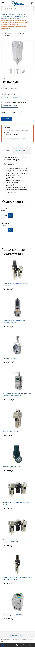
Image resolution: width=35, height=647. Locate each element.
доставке (16, 139)
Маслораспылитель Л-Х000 (11, 431)
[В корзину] (10, 215)
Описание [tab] (7, 150)
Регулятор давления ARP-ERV (12, 615)
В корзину (6, 119)
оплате (23, 139)
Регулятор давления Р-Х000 (11, 467)
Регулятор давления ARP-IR (11, 358)
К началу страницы (16, 635)
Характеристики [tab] (20, 150)
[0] (32, 3)
